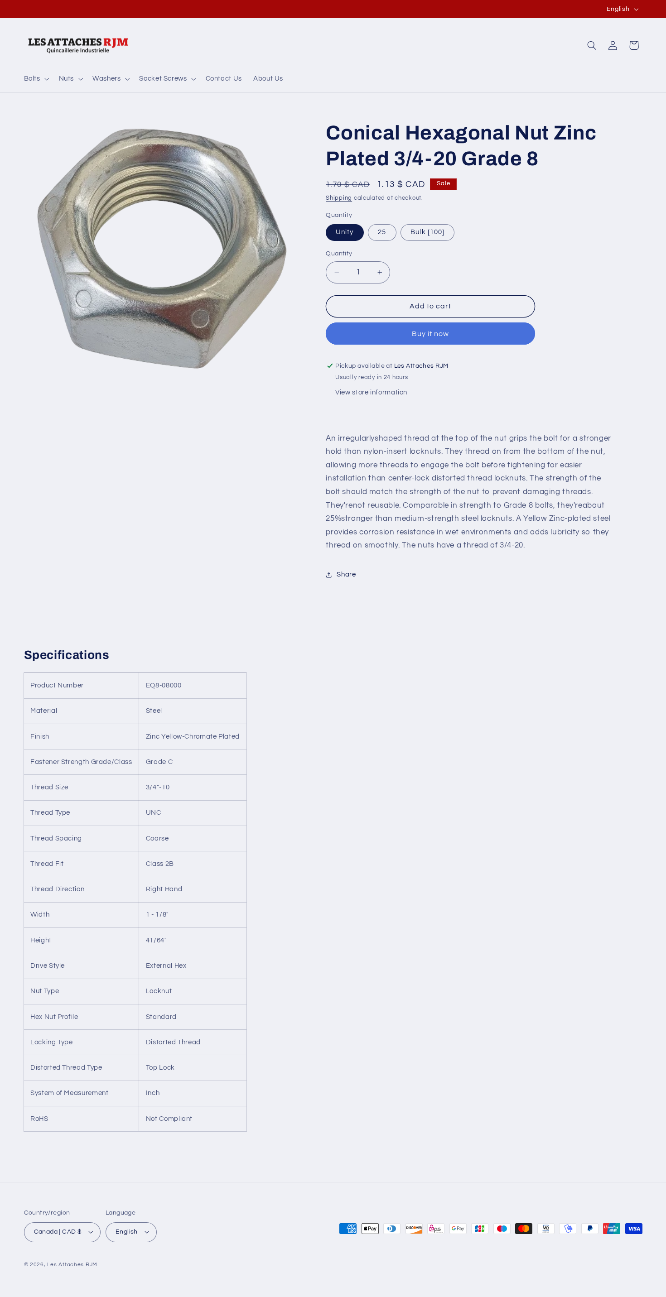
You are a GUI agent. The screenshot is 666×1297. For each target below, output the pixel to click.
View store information (371, 392)
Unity (344, 232)
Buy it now (430, 333)
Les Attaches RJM (72, 1264)
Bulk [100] (427, 232)
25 (382, 232)
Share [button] (346, 574)
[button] (35, 79)
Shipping (339, 198)
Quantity (339, 253)
